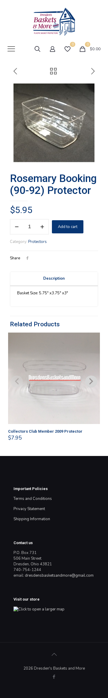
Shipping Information (32, 519)
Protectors (37, 241)
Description (54, 278)
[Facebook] (54, 677)
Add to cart (67, 226)
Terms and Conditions (33, 498)
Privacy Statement (29, 509)
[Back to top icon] (54, 654)
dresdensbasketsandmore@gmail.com (59, 575)
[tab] (54, 279)
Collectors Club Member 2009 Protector (45, 431)
